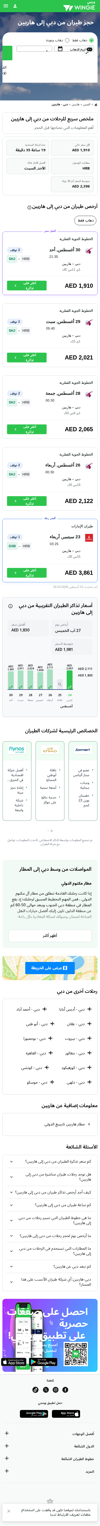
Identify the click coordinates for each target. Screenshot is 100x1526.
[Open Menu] (6, 6)
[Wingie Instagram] (55, 1390)
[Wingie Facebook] (65, 1390)
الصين (86, 104)
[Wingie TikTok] (35, 1390)
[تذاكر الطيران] (96, 104)
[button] (70, 679)
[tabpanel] (50, 409)
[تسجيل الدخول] (15, 6)
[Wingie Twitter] (46, 1390)
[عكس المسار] (87, 53)
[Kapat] (8, 1512)
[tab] (85, 220)
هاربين (75, 104)
